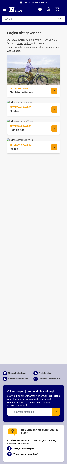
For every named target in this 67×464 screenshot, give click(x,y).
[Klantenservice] (40, 9)
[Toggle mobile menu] (4, 9)
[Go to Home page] (15, 9)
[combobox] (33, 19)
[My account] (49, 9)
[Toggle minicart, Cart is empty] (60, 8)
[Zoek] (59, 19)
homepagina (24, 43)
